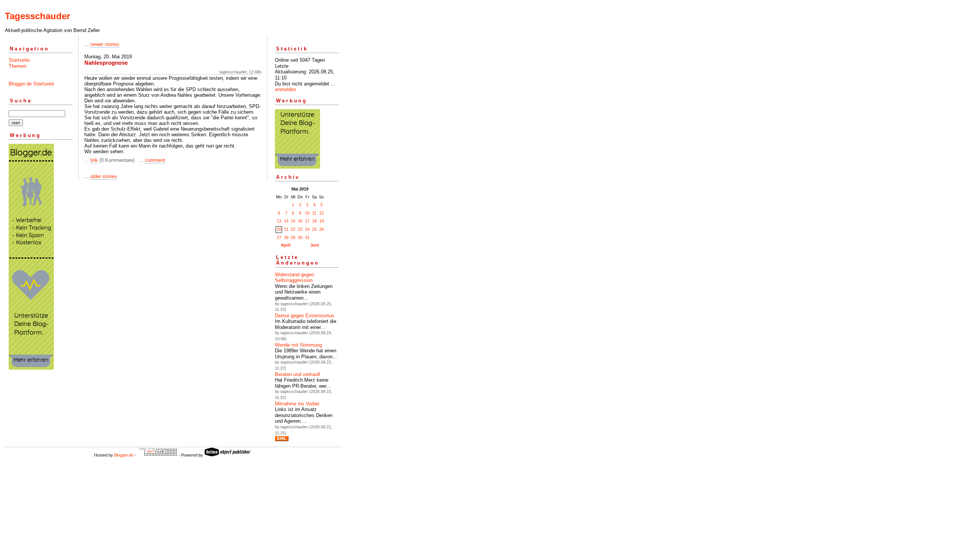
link (94, 160)
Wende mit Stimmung (298, 345)
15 (293, 221)
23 (300, 229)
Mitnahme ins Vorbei (297, 403)
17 (307, 221)
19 (321, 221)
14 (286, 221)
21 (286, 229)
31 (307, 237)
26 (321, 229)
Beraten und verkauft (297, 374)
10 (307, 213)
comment (155, 160)
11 (314, 213)
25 (314, 229)
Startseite (19, 60)
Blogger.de (123, 455)
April (285, 245)
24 (307, 229)
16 (300, 221)
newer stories (104, 44)
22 (293, 229)
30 (300, 237)
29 (293, 237)
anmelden (285, 89)
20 (279, 229)
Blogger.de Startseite (31, 84)
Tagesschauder (37, 16)
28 (286, 237)
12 (321, 213)
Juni (314, 245)
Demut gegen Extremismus (304, 315)
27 (279, 237)
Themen (17, 66)
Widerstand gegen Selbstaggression (294, 277)
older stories (103, 176)
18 (314, 221)
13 (279, 221)
